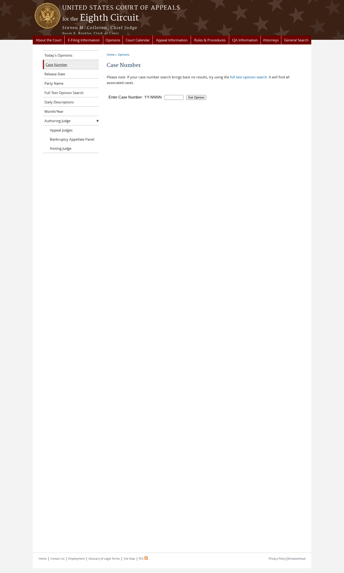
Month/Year (53, 111)
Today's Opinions (58, 55)
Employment (76, 558)
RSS (141, 558)
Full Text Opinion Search (64, 92)
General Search (296, 40)
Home (111, 54)
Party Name (53, 83)
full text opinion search (248, 77)
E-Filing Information (84, 40)
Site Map (129, 558)
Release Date (54, 74)
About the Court (49, 40)
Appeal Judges (61, 130)
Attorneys (271, 40)
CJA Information (245, 40)
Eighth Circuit (100, 18)
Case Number (56, 64)
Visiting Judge (60, 148)
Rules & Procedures (210, 40)
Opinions (113, 40)
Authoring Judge (57, 120)
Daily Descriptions (59, 102)
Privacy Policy (277, 558)
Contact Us (57, 558)
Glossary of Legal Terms (104, 558)
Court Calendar (138, 40)
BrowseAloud (296, 558)
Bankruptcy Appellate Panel (72, 139)
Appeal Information (171, 40)
